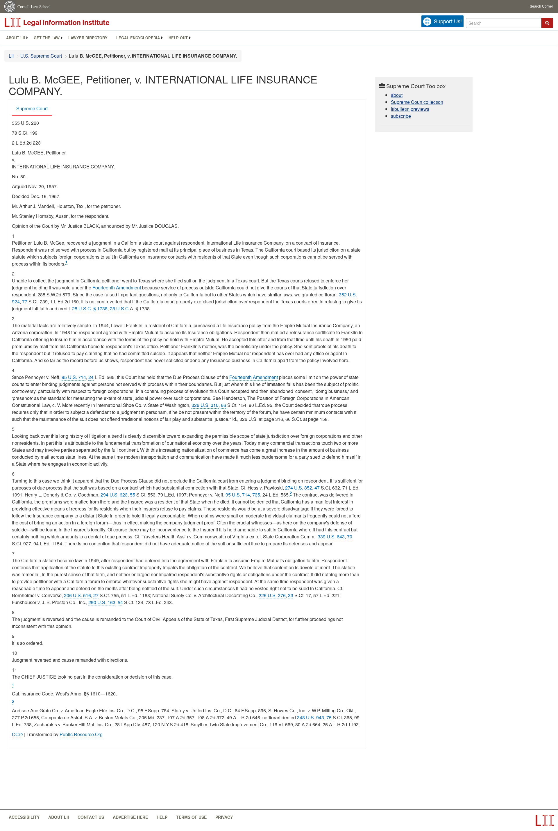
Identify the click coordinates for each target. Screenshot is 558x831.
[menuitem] (15, 38)
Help (162, 817)
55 (132, 494)
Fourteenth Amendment (116, 287)
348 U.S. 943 (310, 717)
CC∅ (17, 734)
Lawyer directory (88, 37)
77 (24, 301)
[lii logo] (70, 22)
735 (256, 494)
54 (120, 602)
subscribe (401, 116)
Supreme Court (32, 108)
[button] (547, 23)
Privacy (224, 817)
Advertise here (130, 817)
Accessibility (24, 817)
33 (290, 595)
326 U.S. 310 (205, 405)
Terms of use (191, 817)
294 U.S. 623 (114, 494)
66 (223, 405)
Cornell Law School (34, 6)
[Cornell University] (10, 6)
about (397, 95)
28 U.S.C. (120, 308)
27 (96, 595)
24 (91, 377)
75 (329, 717)
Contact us (91, 817)
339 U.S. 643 (331, 536)
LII (11, 55)
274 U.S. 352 (298, 487)
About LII (15, 37)
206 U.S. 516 (77, 595)
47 (317, 487)
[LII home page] (544, 820)
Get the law (47, 37)
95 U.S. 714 (74, 377)
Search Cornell (542, 5)
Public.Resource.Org (81, 734)
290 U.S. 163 (101, 602)
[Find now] (547, 23)
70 (349, 536)
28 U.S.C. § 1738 (90, 308)
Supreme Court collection (417, 102)
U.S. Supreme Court (41, 55)
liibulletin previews (410, 109)
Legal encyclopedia (138, 37)
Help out (178, 37)
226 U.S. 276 (272, 595)
